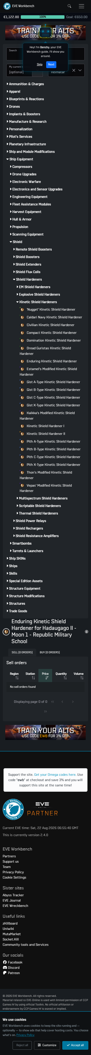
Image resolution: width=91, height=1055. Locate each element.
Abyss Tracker (13, 895)
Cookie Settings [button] (14, 877)
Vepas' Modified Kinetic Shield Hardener (46, 488)
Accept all (77, 1045)
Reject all (22, 1045)
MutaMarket (12, 934)
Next (51, 64)
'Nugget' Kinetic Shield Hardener (50, 309)
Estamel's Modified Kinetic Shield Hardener (48, 371)
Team (7, 867)
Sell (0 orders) (22, 652)
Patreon (13, 973)
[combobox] (19, 70)
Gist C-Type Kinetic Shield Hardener (53, 397)
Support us (11, 861)
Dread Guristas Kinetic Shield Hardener (45, 350)
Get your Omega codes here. (55, 774)
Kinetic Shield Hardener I (45, 426)
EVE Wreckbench (15, 906)
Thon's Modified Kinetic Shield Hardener (46, 475)
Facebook (14, 962)
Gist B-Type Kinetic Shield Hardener (53, 390)
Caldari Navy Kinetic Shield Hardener (54, 317)
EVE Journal (12, 900)
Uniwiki (8, 929)
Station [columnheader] (30, 673)
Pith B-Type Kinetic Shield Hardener (53, 449)
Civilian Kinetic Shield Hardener (50, 325)
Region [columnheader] (14, 673)
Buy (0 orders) (50, 652)
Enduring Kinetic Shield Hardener (51, 361)
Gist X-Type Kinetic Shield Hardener (53, 405)
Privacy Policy (25, 1035)
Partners (9, 856)
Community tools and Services (26, 944)
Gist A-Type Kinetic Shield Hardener (53, 382)
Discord (13, 967)
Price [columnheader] (45, 673)
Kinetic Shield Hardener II (45, 434)
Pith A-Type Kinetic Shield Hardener (53, 441)
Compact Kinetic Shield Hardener (51, 332)
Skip (39, 64)
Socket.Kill (11, 939)
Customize (49, 1045)
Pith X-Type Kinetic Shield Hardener (53, 464)
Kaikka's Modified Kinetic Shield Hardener (47, 415)
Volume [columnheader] (78, 673)
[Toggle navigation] (81, 6)
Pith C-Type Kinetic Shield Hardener (53, 457)
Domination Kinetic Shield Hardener (53, 340)
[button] (19, 6)
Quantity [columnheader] (61, 673)
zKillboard (10, 923)
